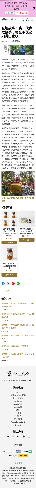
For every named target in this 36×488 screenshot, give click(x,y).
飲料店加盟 (18, 407)
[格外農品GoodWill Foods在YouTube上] (18, 437)
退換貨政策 (22, 468)
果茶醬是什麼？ (18, 398)
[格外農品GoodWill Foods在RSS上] (29, 437)
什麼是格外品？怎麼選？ (18, 395)
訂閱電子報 (18, 419)
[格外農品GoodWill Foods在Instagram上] (13, 437)
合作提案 (18, 425)
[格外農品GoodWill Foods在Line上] (23, 437)
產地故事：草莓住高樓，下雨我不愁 (16, 346)
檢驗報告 (18, 410)
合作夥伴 (18, 413)
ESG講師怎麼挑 (18, 404)
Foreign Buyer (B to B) (18, 422)
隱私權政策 (13, 468)
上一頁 (6, 291)
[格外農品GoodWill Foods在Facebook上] (7, 437)
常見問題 (18, 416)
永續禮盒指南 (18, 401)
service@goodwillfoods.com (11, 470)
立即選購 (16, 14)
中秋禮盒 (18, 392)
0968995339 (14, 473)
